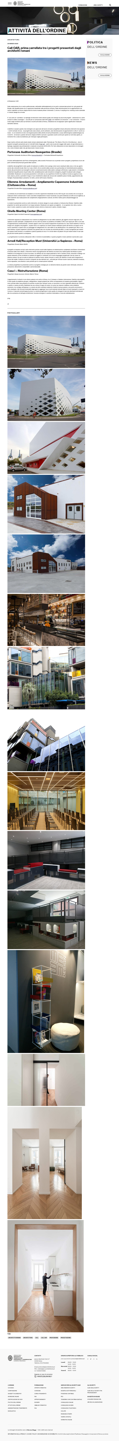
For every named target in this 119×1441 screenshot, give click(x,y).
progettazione (66, 1337)
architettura (28, 1337)
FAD (35, 1396)
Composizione (12, 1390)
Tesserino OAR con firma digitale (71, 1399)
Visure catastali (66, 1417)
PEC (62, 1396)
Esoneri (36, 1402)
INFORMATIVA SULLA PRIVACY (17, 1434)
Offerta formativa (40, 1388)
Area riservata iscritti (68, 1388)
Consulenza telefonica (68, 1408)
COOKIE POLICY (32, 1434)
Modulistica (12, 1411)
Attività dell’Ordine (14, 1405)
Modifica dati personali (68, 1390)
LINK (49, 119)
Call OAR (44, 1337)
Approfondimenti (39, 1399)
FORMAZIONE (83, 5)
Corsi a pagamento (40, 1393)
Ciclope (63, 1411)
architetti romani (14, 1337)
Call (36, 1337)
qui (43, 144)
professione (54, 1337)
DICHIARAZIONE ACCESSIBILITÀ (47, 1434)
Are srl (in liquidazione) (94, 1402)
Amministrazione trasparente (17, 1408)
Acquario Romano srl (94, 1399)
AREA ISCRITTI (98, 5)
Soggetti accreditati (14, 1393)
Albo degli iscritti (93, 1388)
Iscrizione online (13, 1396)
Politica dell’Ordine (14, 1402)
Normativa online (66, 1419)
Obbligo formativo (40, 1405)
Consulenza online (67, 1402)
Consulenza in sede (67, 1405)
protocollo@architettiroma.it (78, 1358)
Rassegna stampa (66, 1414)
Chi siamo (11, 1388)
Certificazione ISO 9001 (15, 1399)
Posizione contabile (67, 1393)
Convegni (37, 1390)
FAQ (35, 1408)
